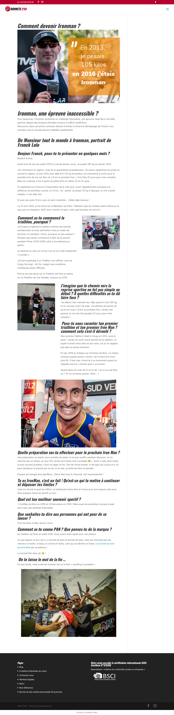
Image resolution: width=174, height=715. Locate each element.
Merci (21, 683)
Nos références (26, 688)
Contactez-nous (26, 675)
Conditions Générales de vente (32, 671)
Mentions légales (26, 679)
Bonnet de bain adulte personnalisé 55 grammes (40, 692)
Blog (21, 667)
